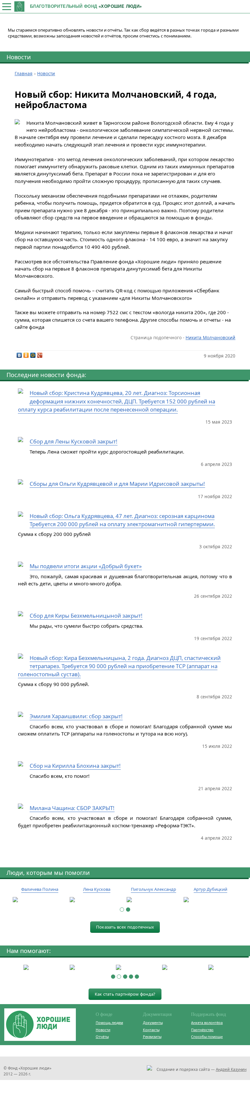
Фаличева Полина (39, 889)
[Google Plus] (39, 355)
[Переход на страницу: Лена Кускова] (96, 900)
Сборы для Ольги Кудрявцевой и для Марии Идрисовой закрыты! (117, 483)
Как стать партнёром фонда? (125, 994)
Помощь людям (109, 1022)
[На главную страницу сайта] (19, 6)
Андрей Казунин (231, 1069)
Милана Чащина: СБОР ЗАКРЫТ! (72, 808)
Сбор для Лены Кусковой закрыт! (74, 441)
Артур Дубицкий (210, 889)
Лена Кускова (96, 889)
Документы (153, 1022)
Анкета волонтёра (207, 1022)
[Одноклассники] (26, 355)
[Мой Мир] (33, 355)
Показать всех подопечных (125, 927)
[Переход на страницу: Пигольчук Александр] (153, 900)
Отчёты (102, 1036)
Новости (19, 57)
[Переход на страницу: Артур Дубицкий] (210, 900)
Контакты (151, 1029)
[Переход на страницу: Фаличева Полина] (39, 900)
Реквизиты (152, 1036)
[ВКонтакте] (19, 355)
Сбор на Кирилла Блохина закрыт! (75, 765)
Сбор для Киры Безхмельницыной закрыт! (86, 615)
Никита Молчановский (210, 338)
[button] (122, 909)
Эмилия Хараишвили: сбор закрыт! (76, 716)
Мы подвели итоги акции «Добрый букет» (86, 566)
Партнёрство (202, 1029)
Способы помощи (207, 1036)
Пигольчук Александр (153, 889)
